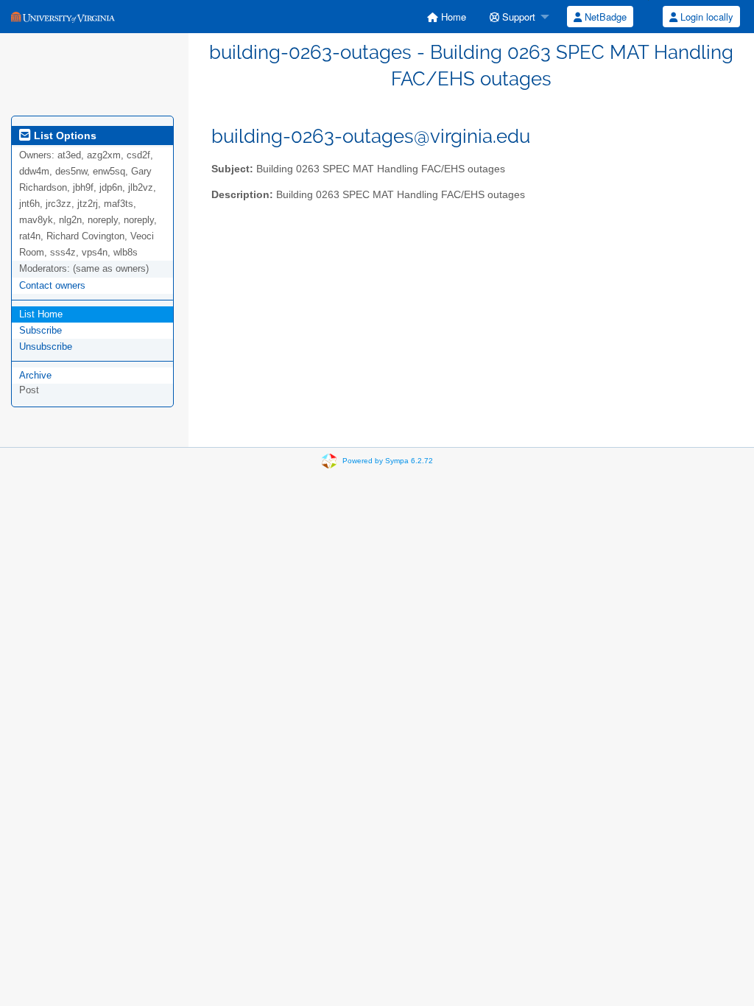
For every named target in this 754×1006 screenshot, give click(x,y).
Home (452, 17)
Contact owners (52, 285)
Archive (35, 375)
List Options (63, 135)
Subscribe (40, 330)
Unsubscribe (45, 346)
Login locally (705, 17)
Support (517, 17)
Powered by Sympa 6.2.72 (387, 461)
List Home (41, 314)
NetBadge (604, 17)
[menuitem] (446, 16)
